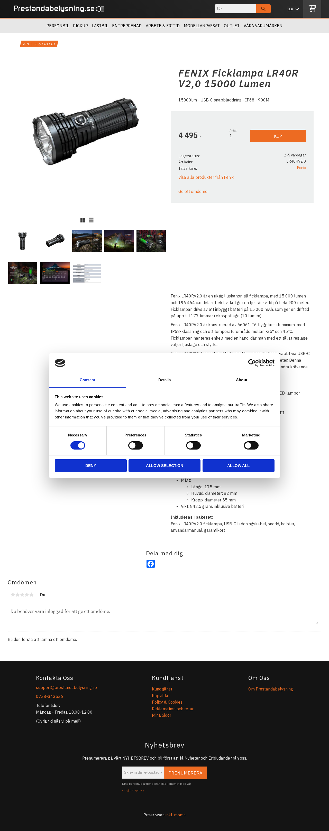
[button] (82, 220)
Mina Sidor (161, 715)
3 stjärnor (22, 594)
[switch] (135, 445)
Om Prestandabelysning (270, 689)
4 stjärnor (26, 594)
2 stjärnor (17, 594)
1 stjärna (13, 594)
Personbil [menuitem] (58, 25)
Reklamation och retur (173, 708)
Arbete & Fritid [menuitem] (163, 25)
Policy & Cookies (167, 702)
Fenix (301, 167)
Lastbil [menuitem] (100, 25)
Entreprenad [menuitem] (127, 25)
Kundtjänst (162, 689)
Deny (90, 465)
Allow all (238, 465)
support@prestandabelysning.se (66, 687)
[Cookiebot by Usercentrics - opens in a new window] (252, 363)
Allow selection (164, 465)
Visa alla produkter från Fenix (206, 177)
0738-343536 (49, 696)
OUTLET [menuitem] (232, 25)
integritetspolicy (133, 790)
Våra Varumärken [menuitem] (263, 25)
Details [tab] (164, 380)
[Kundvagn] (312, 9)
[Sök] (263, 8)
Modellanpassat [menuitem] (202, 25)
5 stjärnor (31, 594)
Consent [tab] (87, 380)
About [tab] (241, 380)
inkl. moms (176, 814)
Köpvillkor (161, 695)
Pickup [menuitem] (80, 25)
